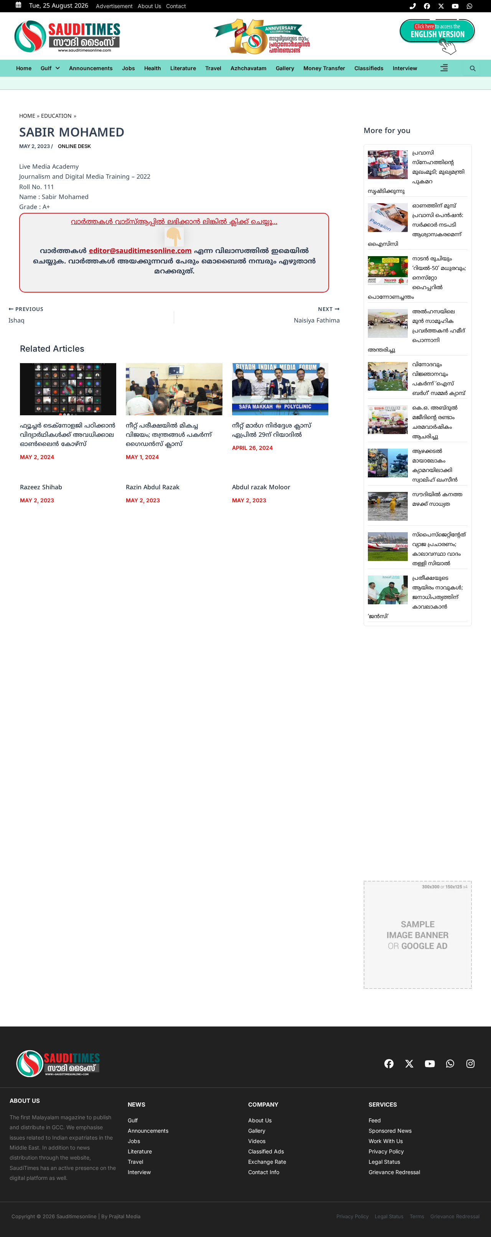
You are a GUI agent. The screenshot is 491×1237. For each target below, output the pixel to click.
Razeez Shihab (41, 488)
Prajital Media (124, 1216)
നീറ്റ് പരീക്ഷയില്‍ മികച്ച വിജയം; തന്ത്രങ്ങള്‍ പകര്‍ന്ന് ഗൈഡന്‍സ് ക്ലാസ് (169, 435)
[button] (50, 68)
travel (213, 68)
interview (405, 68)
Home (23, 68)
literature (183, 68)
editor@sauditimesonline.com (140, 251)
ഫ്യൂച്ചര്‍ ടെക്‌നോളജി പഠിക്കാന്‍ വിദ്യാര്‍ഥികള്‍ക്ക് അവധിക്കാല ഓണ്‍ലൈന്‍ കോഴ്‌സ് (67, 435)
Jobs (128, 68)
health (152, 68)
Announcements (91, 68)
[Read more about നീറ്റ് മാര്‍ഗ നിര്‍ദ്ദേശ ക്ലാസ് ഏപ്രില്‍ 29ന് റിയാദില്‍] (280, 389)
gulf (46, 68)
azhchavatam (249, 68)
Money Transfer (324, 68)
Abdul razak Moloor (261, 488)
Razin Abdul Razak (153, 488)
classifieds (369, 68)
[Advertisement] (418, 753)
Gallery (285, 68)
